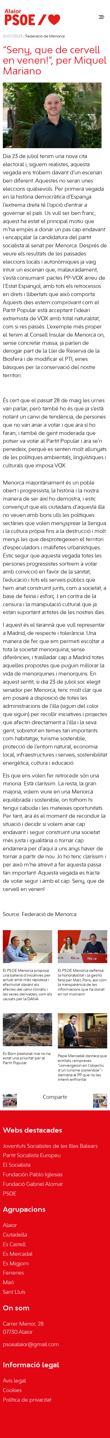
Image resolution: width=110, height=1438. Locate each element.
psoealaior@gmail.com (31, 1344)
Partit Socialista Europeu (32, 1155)
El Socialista (16, 1165)
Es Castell (14, 1244)
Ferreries (13, 1273)
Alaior (10, 1225)
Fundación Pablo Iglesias (33, 1174)
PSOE (9, 1194)
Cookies (12, 1390)
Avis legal (14, 1381)
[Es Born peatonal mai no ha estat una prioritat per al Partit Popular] (27, 1029)
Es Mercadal (17, 1254)
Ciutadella (15, 1235)
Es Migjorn (15, 1263)
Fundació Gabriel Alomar (33, 1184)
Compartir (55, 1097)
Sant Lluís (14, 1292)
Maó (8, 1282)
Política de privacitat (27, 1400)
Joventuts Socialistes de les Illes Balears (50, 1146)
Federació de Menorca (45, 36)
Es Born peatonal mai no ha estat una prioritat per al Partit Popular (26, 1058)
